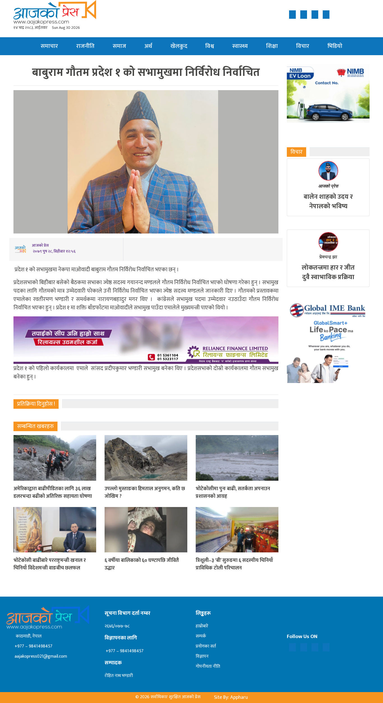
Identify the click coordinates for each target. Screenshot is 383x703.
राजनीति (85, 46)
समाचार (49, 46)
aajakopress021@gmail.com (40, 656)
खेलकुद (178, 46)
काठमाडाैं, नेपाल (27, 636)
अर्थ (148, 46)
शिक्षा (272, 46)
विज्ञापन (202, 656)
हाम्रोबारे (202, 626)
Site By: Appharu (231, 697)
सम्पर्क (201, 636)
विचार (302, 46)
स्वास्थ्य (240, 46)
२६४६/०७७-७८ (117, 626)
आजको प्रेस (328, 186)
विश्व (209, 46)
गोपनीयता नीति (208, 666)
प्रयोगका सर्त (206, 646)
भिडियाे (334, 46)
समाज (119, 46)
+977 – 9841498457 (32, 646)
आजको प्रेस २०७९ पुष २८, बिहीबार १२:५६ (53, 248)
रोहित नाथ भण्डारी (119, 675)
